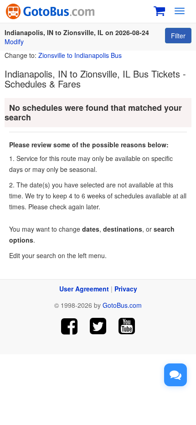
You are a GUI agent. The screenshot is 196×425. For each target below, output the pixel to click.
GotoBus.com (122, 305)
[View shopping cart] (159, 9)
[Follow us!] (98, 326)
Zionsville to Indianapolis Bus (80, 55)
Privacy (125, 288)
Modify (14, 41)
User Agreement (84, 288)
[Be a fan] (69, 326)
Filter (178, 35)
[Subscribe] (126, 326)
